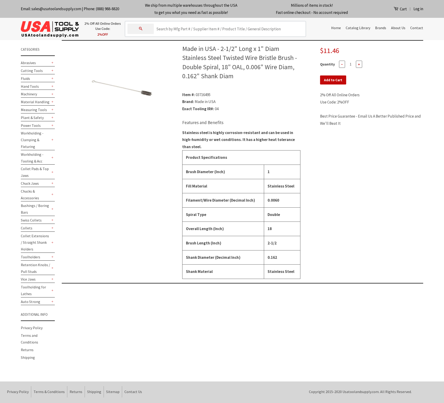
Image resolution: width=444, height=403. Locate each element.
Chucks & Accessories (30, 194)
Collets (26, 228)
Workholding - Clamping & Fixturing (32, 140)
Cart (403, 9)
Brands (380, 27)
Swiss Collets (31, 220)
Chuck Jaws (30, 183)
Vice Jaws (28, 279)
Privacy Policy (32, 327)
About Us (398, 27)
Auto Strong (30, 301)
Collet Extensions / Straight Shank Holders (35, 243)
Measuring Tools (34, 109)
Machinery (29, 94)
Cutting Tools (32, 70)
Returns (27, 349)
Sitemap (113, 391)
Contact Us (133, 391)
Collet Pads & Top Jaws (35, 172)
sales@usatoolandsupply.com (56, 8)
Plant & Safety (32, 117)
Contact (416, 27)
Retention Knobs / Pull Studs (35, 268)
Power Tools (31, 125)
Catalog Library (358, 27)
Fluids (25, 78)
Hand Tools (30, 86)
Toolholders (30, 257)
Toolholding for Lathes (33, 290)
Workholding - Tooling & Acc (32, 157)
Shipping (28, 357)
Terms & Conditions (49, 391)
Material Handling (35, 102)
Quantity (327, 64)
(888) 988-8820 (107, 8)
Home (336, 27)
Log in (418, 8)
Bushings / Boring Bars (35, 209)
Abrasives (28, 62)
